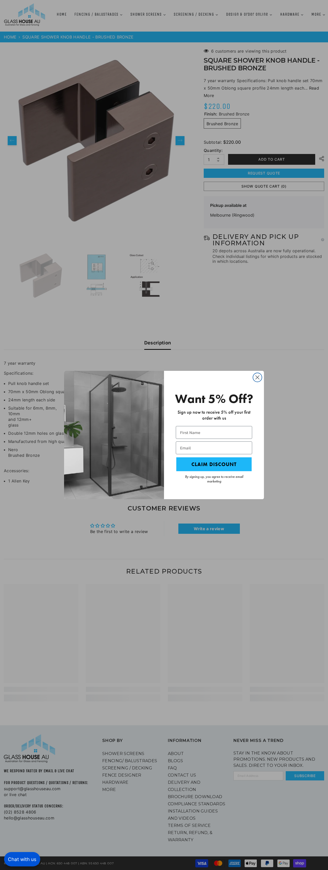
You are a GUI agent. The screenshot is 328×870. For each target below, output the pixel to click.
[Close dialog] (257, 377)
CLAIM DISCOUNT (214, 464)
